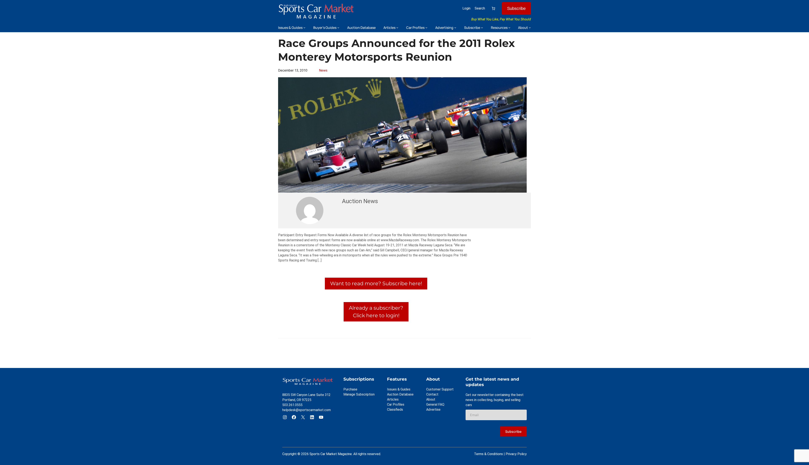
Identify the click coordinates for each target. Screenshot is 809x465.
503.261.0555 (292, 405)
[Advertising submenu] (455, 28)
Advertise (433, 410)
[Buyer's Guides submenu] (338, 28)
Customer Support (440, 389)
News (323, 70)
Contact (432, 394)
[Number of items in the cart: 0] (493, 8)
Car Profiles (395, 404)
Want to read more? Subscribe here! (376, 283)
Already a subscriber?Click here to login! (376, 311)
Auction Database (400, 394)
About (430, 399)
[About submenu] (530, 28)
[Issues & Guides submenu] (304, 28)
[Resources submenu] (509, 28)
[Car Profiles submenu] (426, 28)
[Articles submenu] (397, 28)
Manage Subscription (359, 394)
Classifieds (395, 410)
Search (480, 8)
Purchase (350, 389)
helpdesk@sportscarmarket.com (306, 410)
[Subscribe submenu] (482, 28)
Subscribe (516, 8)
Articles (393, 399)
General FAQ (435, 404)
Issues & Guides (398, 389)
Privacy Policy (516, 454)
